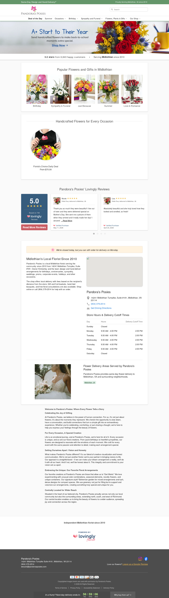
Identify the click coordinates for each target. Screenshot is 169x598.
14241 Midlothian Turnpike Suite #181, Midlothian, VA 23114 (46, 561)
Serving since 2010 (109, 57)
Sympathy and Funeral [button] (91, 18)
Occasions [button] (59, 18)
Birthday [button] (72, 18)
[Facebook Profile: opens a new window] (146, 559)
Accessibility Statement (92, 588)
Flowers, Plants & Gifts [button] (115, 18)
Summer (48, 18)
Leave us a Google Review (135, 564)
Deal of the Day (35, 18)
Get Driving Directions (101, 308)
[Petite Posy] (56, 200)
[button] (94, 233)
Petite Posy (65, 201)
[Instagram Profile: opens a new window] (140, 559)
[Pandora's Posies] (40, 10)
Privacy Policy (75, 588)
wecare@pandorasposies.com (33, 566)
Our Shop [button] (134, 18)
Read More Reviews (34, 227)
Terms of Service (61, 588)
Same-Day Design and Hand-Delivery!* (39, 2)
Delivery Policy (108, 588)
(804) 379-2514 (98, 304)
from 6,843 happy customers (65, 57)
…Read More (66, 220)
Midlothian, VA (89, 382)
